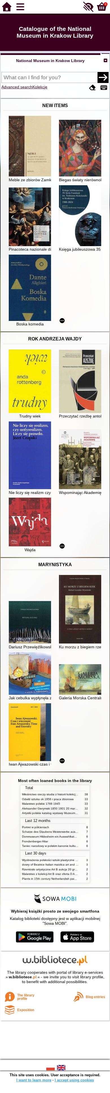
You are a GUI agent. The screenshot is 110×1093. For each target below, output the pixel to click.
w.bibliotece (23, 977)
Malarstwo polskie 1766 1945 (41, 803)
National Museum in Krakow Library (50, 60)
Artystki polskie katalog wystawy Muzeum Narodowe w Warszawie (64, 813)
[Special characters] (103, 87)
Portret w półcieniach (35, 827)
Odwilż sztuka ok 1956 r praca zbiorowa (48, 799)
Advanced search (16, 87)
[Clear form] (92, 87)
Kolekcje (39, 87)
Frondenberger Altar (35, 841)
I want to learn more (33, 1080)
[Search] (103, 77)
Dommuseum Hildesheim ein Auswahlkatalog (51, 836)
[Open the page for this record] (31, 147)
